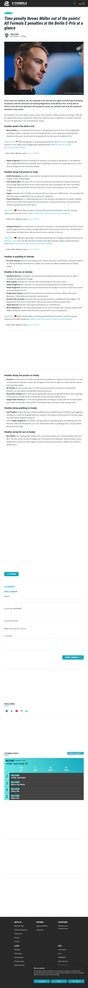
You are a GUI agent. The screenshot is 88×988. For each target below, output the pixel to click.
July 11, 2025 (33, 219)
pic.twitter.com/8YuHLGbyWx (40, 243)
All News (17, 950)
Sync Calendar (63, 965)
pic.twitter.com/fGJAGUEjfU (61, 319)
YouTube (16, 711)
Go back (13, 574)
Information (62, 950)
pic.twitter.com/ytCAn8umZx (59, 213)
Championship (19, 961)
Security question (11, 621)
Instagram (21, 711)
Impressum (18, 934)
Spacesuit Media (41, 926)
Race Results (18, 957)
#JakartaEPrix (9, 142)
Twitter (11, 711)
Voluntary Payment (20, 930)
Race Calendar (63, 961)
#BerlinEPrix (62, 142)
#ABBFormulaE (56, 145)
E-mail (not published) (13, 609)
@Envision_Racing (11, 241)
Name (8, 597)
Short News (18, 953)
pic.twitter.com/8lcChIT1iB (14, 147)
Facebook (6, 711)
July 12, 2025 (33, 249)
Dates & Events (19, 965)
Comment (8, 636)
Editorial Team (19, 926)
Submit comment (71, 657)
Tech (59, 953)
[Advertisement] (44, 350)
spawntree (39, 930)
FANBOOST (62, 957)
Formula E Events (74, 753)
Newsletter (26, 711)
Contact (17, 941)
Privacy (16, 938)
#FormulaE (67, 145)
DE (80, 3)
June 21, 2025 (33, 153)
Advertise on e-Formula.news (63, 927)
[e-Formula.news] (15, 3)
